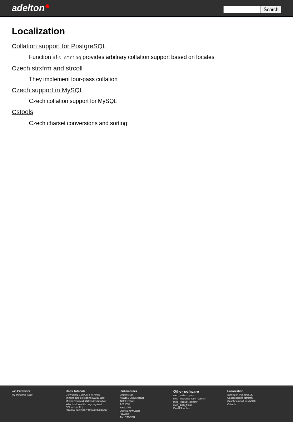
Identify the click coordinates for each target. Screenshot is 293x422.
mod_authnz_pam (183, 395)
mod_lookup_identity (185, 402)
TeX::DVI (125, 404)
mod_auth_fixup (182, 405)
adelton (28, 8)
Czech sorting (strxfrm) (240, 398)
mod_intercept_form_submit (189, 398)
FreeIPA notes (181, 408)
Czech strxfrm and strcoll (47, 68)
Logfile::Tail (126, 394)
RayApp (124, 414)
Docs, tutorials (75, 391)
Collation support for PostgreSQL (59, 46)
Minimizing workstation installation (86, 401)
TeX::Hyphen (127, 401)
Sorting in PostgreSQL (240, 394)
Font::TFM (125, 407)
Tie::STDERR (127, 417)
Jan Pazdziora (21, 391)
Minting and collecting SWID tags (85, 398)
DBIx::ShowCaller (130, 410)
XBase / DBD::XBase (132, 398)
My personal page (22, 394)
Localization (235, 391)
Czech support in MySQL (47, 90)
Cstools (22, 112)
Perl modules (128, 391)
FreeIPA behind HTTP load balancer (86, 410)
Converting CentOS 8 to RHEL (83, 394)
